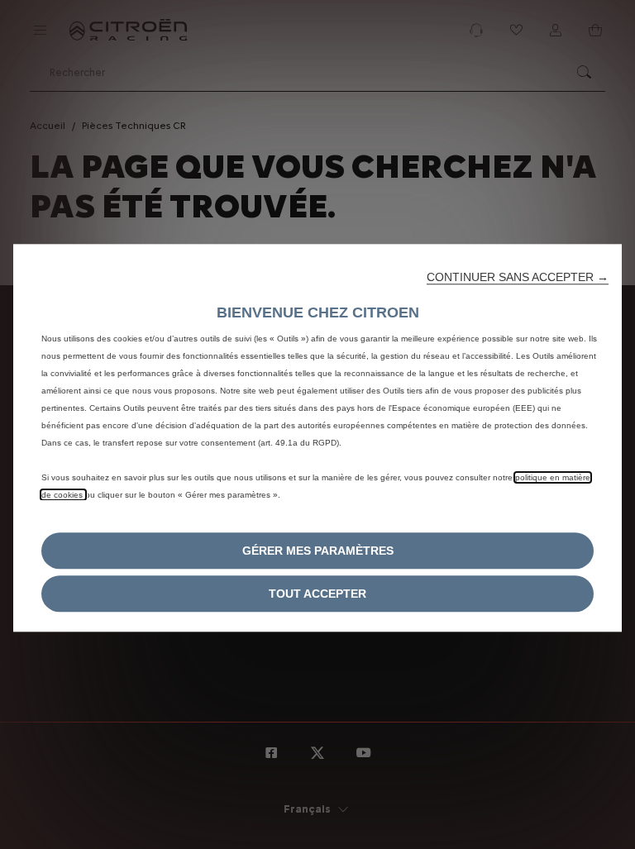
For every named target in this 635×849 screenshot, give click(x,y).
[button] (518, 277)
